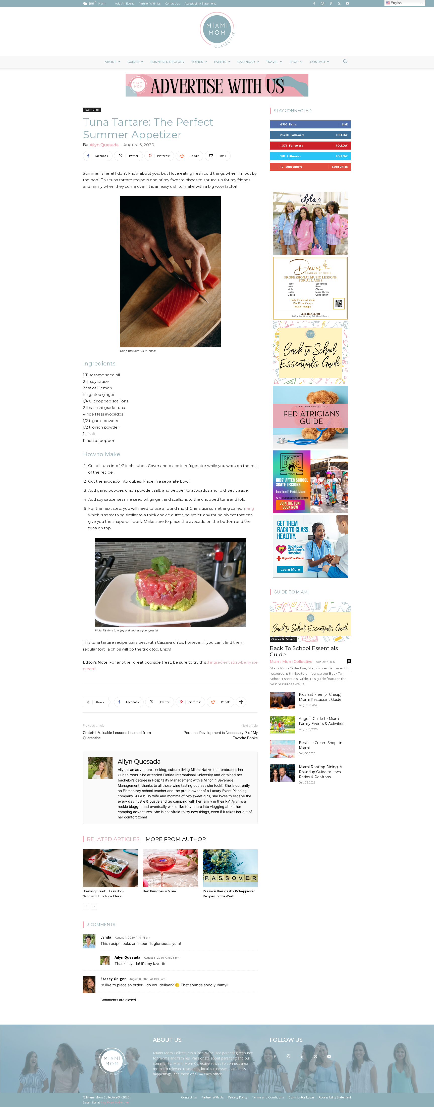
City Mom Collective (115, 1102)
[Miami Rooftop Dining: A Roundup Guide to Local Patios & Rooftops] (282, 773)
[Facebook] (314, 3)
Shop (294, 62)
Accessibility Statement (200, 3)
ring (250, 508)
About (110, 62)
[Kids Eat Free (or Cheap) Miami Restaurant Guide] (282, 700)
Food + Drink (91, 109)
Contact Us (172, 3)
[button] (345, 62)
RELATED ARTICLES (113, 839)
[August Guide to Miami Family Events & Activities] (282, 724)
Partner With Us (149, 3)
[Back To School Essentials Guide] (310, 622)
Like (345, 124)
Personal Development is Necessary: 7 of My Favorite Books (221, 735)
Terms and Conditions (268, 1097)
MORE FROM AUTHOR (176, 839)
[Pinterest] (331, 3)
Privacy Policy (237, 1097)
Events (220, 62)
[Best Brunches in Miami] (170, 868)
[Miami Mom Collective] (217, 31)
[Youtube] (347, 3)
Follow (342, 135)
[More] (241, 702)
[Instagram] (322, 3)
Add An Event (124, 3)
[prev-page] (86, 906)
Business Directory (167, 62)
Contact (317, 62)
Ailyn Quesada (104, 145)
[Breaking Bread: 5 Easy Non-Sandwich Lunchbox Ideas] (110, 868)
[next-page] (94, 906)
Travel (272, 62)
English (396, 3)
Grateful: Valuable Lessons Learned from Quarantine (117, 735)
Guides (133, 62)
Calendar (246, 62)
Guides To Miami (283, 639)
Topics (197, 62)
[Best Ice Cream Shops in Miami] (282, 749)
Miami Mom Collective (291, 661)
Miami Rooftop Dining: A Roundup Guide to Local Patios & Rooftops (320, 772)
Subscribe (340, 166)
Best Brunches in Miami (160, 891)
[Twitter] (339, 3)
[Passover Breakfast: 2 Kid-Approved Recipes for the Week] (230, 868)
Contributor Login (301, 1097)
